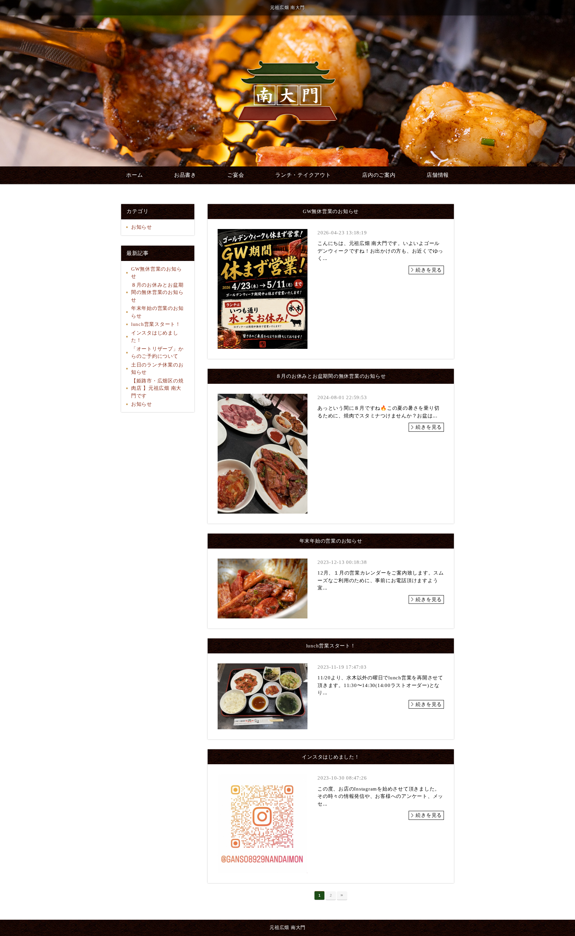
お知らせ (141, 227)
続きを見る (429, 270)
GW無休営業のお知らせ (156, 272)
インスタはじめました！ (154, 336)
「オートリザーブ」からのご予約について (157, 352)
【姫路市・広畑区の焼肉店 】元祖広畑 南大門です (157, 388)
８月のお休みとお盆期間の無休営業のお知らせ (157, 292)
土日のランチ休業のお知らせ (157, 368)
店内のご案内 (379, 175)
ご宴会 (235, 175)
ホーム (134, 175)
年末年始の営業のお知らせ (157, 312)
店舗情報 (438, 175)
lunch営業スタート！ (156, 324)
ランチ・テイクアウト (303, 175)
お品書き (185, 175)
